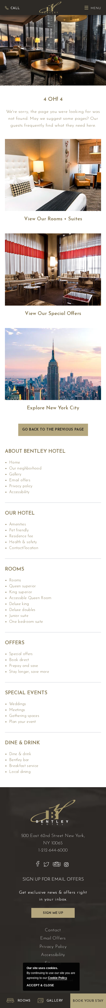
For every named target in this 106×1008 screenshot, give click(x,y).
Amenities (17, 524)
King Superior (20, 592)
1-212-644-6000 (53, 850)
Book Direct (19, 660)
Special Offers (21, 654)
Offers (14, 643)
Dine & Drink (22, 743)
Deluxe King (19, 604)
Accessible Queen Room (30, 598)
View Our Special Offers (53, 313)
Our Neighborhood (25, 468)
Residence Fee (21, 536)
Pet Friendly (19, 530)
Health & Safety (23, 542)
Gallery (15, 474)
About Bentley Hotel (35, 451)
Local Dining (20, 772)
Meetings (17, 710)
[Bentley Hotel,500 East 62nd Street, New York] (50, 7)
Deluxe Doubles (22, 610)
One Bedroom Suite (26, 622)
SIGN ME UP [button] (54, 914)
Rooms (14, 569)
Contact (53, 930)
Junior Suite (18, 616)
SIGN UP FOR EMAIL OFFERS (53, 879)
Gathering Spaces (24, 716)
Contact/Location (23, 548)
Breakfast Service (23, 766)
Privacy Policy (21, 486)
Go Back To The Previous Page (53, 430)
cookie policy (57, 978)
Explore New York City (53, 408)
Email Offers (19, 480)
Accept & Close (40, 985)
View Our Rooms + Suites (53, 219)
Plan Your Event (22, 722)
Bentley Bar (19, 760)
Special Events (26, 693)
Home (14, 463)
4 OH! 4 (53, 99)
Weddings (17, 704)
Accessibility (19, 492)
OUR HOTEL (20, 513)
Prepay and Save (23, 666)
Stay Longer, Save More (29, 672)
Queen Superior (22, 586)
